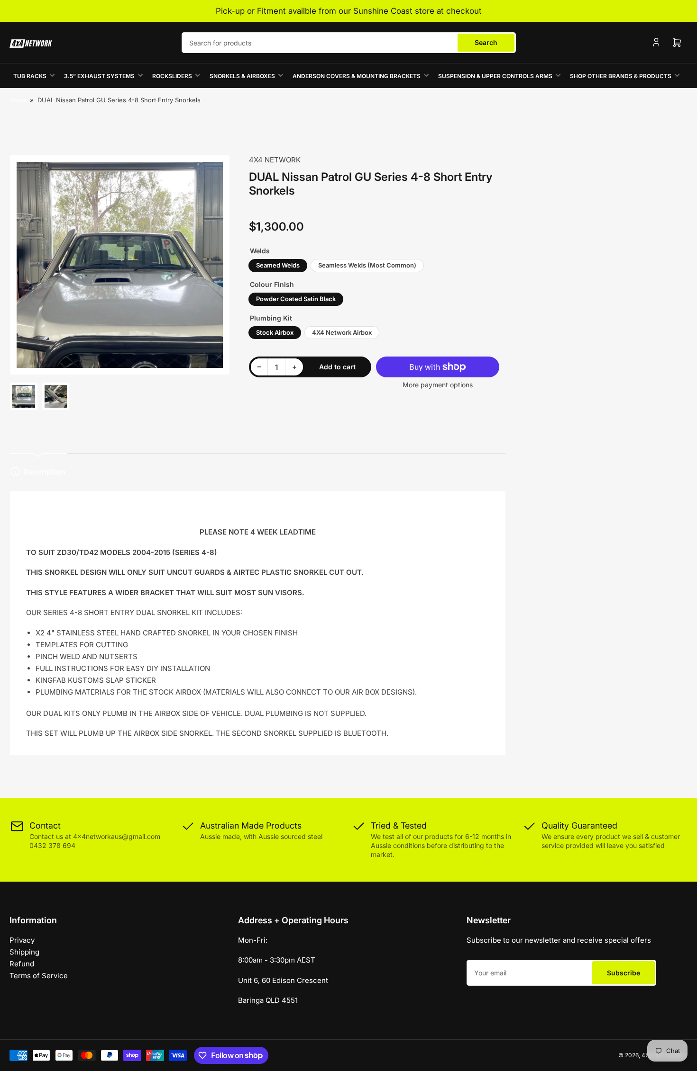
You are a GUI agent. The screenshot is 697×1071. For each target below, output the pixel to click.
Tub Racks (29, 76)
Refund (21, 963)
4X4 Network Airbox (342, 332)
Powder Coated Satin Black (296, 299)
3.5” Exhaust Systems (99, 76)
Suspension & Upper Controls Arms (495, 76)
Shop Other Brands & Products (620, 76)
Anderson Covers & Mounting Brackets (357, 76)
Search (486, 42)
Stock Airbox (274, 332)
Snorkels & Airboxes (242, 76)
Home (18, 100)
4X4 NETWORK (275, 159)
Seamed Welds (278, 265)
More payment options (438, 385)
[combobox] (349, 42)
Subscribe (623, 973)
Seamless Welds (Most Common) (367, 265)
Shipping (24, 951)
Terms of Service (38, 975)
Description (44, 471)
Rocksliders (172, 76)
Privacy (22, 940)
